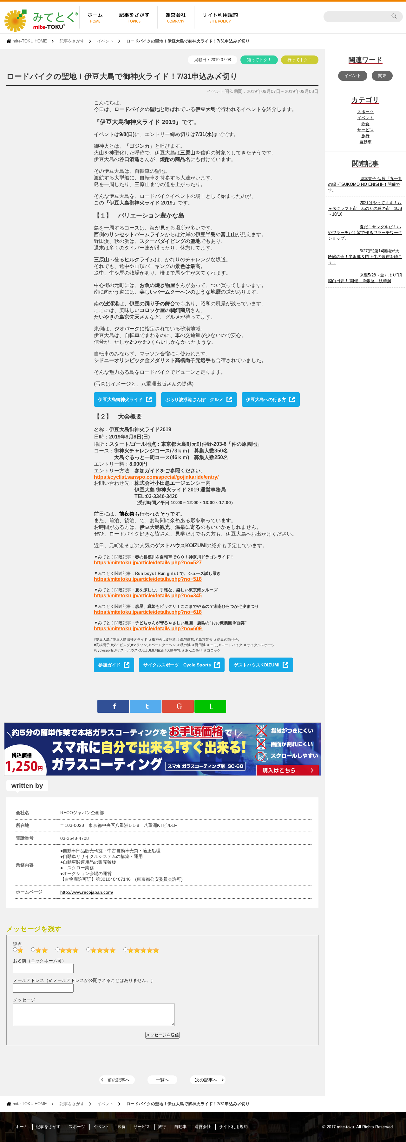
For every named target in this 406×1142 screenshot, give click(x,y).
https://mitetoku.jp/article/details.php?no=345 (148, 595)
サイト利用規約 (233, 1126)
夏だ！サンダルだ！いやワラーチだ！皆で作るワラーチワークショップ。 (365, 232)
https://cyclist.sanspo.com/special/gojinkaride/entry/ (156, 477)
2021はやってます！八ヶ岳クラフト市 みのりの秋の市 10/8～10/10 (365, 208)
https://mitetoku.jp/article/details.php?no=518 (148, 579)
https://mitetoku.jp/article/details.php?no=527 (148, 562)
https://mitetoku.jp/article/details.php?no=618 (148, 612)
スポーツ (365, 111)
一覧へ (162, 1079)
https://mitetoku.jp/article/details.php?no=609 (148, 628)
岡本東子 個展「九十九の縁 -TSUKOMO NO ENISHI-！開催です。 (365, 184)
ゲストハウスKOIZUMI (256, 664)
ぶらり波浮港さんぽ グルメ (194, 399)
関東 (382, 75)
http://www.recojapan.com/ (86, 892)
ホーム (22, 1126)
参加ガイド (109, 664)
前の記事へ (119, 1079)
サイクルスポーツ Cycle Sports (177, 664)
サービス (365, 129)
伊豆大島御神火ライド (120, 399)
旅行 (365, 135)
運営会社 (202, 1126)
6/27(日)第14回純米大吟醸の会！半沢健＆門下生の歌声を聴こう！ (365, 257)
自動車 (365, 142)
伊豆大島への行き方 (266, 399)
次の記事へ (206, 1079)
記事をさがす (72, 41)
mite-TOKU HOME (30, 41)
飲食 (365, 123)
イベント (105, 41)
